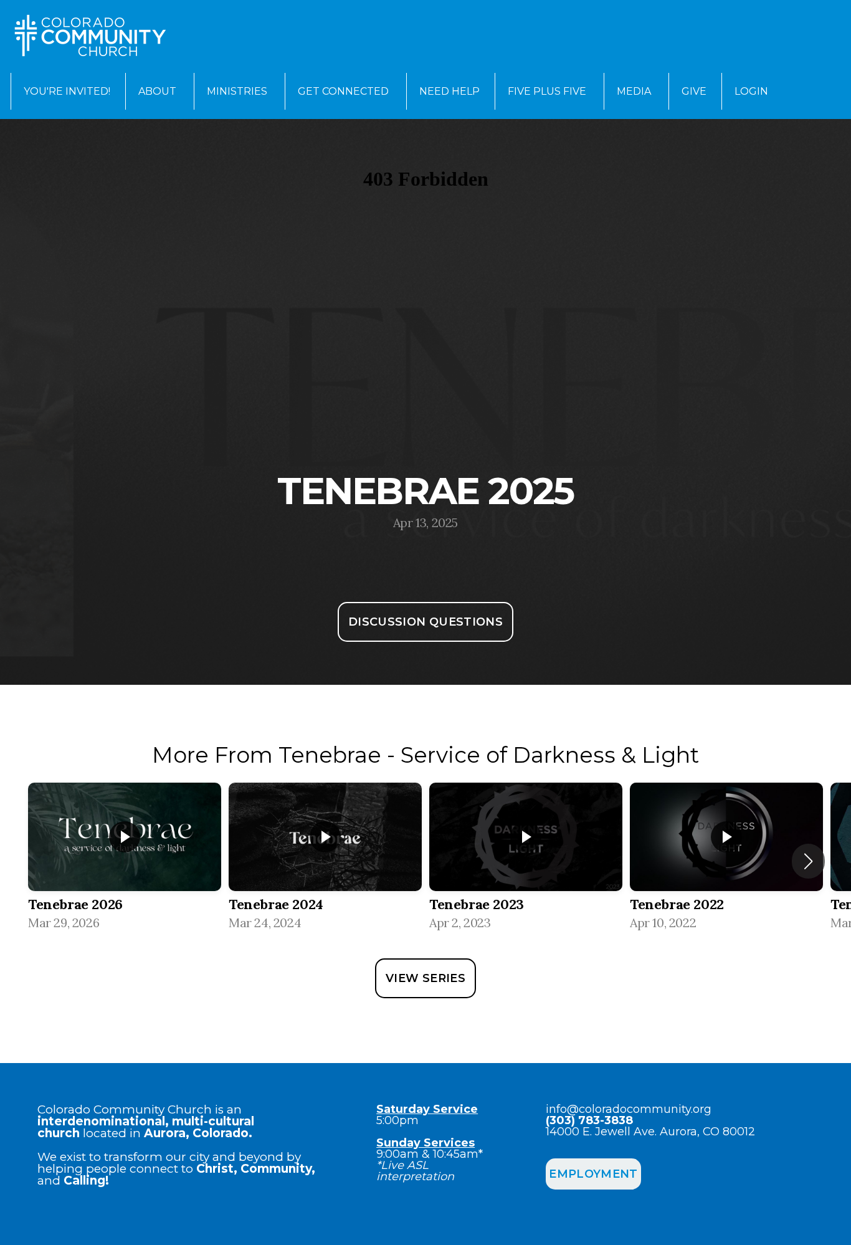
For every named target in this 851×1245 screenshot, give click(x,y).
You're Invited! (67, 91)
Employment (593, 1174)
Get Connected (344, 91)
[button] (808, 861)
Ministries (238, 91)
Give (694, 91)
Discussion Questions (425, 622)
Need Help (449, 91)
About (158, 91)
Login (751, 91)
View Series (425, 978)
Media (635, 91)
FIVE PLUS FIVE (548, 91)
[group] (124, 861)
